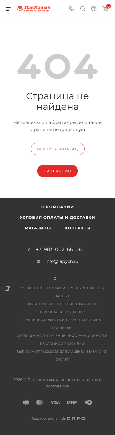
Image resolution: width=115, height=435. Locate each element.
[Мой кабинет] (93, 9)
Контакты (77, 228)
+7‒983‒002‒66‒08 (59, 249)
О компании (57, 206)
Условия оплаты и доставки (57, 217)
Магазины (38, 228)
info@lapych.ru (61, 261)
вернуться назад (57, 149)
